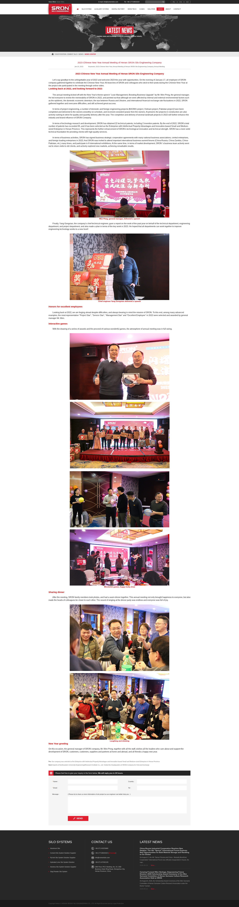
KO (187, 2)
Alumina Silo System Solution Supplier (63, 867)
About (168, 9)
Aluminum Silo (55, 848)
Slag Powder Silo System (58, 871)
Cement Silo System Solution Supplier (63, 853)
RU (174, 2)
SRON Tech (132, 9)
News (160, 9)
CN (180, 2)
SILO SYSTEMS (60, 842)
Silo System (86, 9)
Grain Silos (60, 2)
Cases (142, 9)
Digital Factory (118, 9)
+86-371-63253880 (101, 848)
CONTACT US (101, 842)
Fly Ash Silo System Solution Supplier (62, 857)
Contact (177, 9)
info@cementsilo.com (102, 857)
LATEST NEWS (151, 842)
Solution (151, 9)
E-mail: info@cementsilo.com (108, 2)
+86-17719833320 (101, 853)
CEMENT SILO (72, 54)
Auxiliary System (101, 9)
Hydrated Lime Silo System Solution (62, 862)
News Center (90, 54)
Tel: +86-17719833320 (132, 2)
